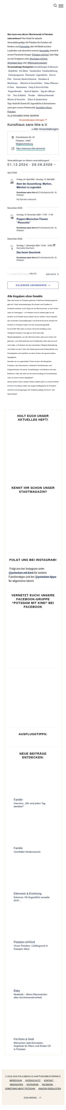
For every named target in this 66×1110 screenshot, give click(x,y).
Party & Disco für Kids (38, 87)
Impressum (15, 1080)
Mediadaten (16, 1084)
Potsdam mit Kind (40, 55)
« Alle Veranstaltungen (45, 129)
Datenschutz (32, 1080)
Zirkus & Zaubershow (37, 99)
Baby (17, 990)
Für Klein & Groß (24, 1039)
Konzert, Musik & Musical (24, 79)
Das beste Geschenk (28, 252)
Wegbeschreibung (24, 143)
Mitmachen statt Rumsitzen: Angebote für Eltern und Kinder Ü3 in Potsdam (32, 1046)
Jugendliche (41, 75)
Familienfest (35, 71)
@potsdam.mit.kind (38, 59)
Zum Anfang (30, 1098)
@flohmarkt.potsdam (37, 63)
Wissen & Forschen (16, 99)
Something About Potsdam (20, 1088)
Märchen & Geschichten (31, 83)
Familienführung (49, 71)
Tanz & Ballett (19, 95)
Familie (18, 799)
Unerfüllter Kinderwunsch (27, 851)
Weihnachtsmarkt (46, 95)
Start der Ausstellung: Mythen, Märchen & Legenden (34, 185)
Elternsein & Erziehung (27, 893)
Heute (33, 273)
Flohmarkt (30, 75)
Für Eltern (23, 71)
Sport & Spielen (31, 91)
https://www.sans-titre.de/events (30, 148)
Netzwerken (21, 87)
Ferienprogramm (16, 75)
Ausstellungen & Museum (46, 67)
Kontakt (48, 1080)
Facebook (47, 1084)
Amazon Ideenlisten (49, 1088)
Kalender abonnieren (31, 285)
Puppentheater (15, 91)
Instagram (32, 1084)
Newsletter (44, 51)
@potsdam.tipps (14, 63)
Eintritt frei (13, 71)
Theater (31, 95)
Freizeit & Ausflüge (14, 386)
